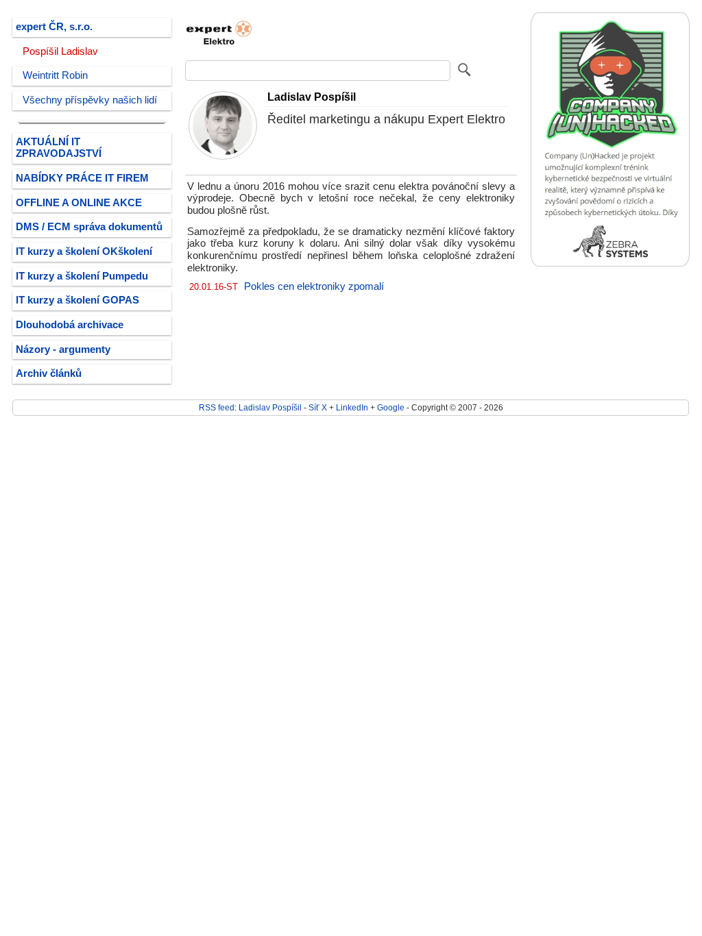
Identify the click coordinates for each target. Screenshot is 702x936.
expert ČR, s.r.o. (54, 26)
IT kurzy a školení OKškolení (84, 251)
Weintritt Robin (55, 75)
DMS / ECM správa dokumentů (89, 226)
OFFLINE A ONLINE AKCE (79, 202)
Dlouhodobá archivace (69, 324)
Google (390, 407)
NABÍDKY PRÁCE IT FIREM (82, 178)
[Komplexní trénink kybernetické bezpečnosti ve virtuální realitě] (610, 263)
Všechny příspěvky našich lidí (90, 100)
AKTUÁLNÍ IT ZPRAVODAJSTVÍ (58, 148)
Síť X (317, 407)
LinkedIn (352, 407)
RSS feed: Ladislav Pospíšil (250, 407)
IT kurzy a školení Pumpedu (82, 276)
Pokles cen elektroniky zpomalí (314, 286)
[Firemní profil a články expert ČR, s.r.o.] (219, 50)
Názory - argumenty (63, 349)
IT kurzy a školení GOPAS (77, 300)
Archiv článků (49, 373)
